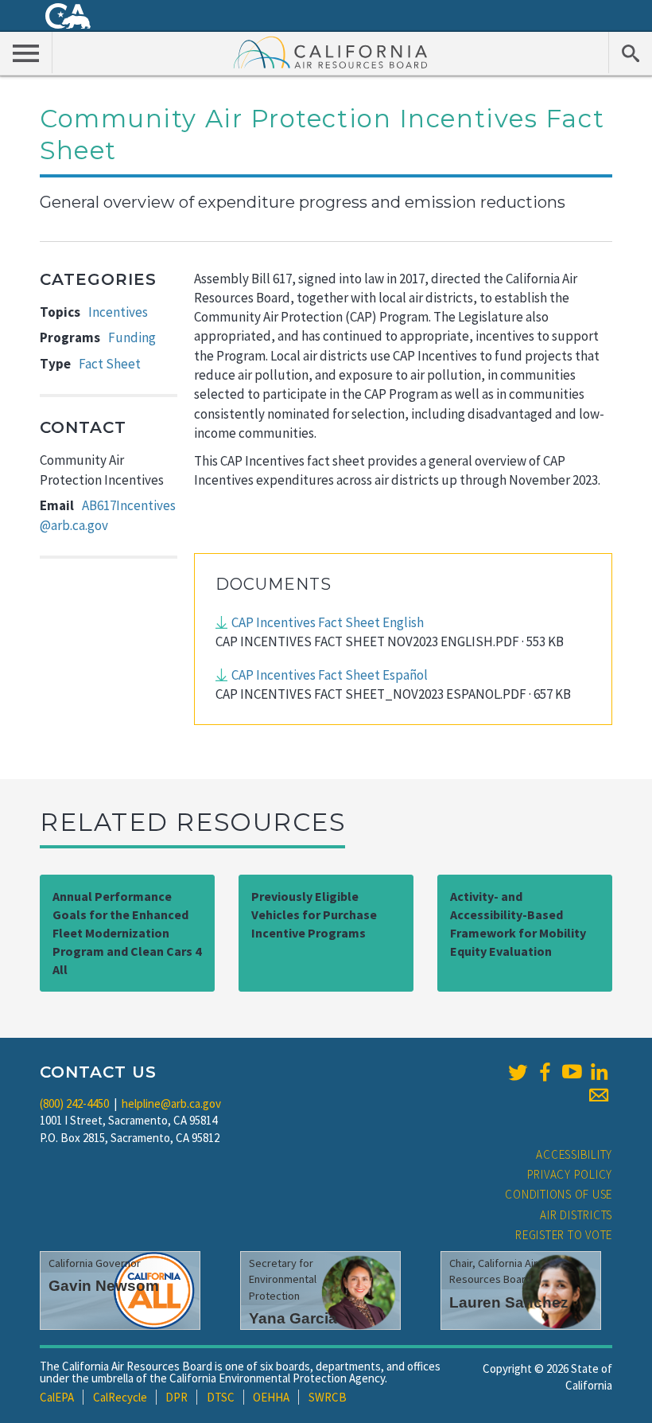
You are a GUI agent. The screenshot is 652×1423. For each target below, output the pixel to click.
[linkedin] (598, 1072)
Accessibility (574, 1154)
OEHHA (271, 1397)
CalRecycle (120, 1397)
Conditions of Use (558, 1194)
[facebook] (544, 1072)
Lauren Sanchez (509, 1302)
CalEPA (57, 1397)
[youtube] (571, 1072)
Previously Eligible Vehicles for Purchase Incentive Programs (314, 914)
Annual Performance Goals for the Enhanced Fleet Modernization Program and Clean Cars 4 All (126, 932)
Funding (132, 337)
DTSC (221, 1397)
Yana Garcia (293, 1318)
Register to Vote (563, 1234)
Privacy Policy (570, 1174)
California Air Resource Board (330, 52)
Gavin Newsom (104, 1285)
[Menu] (26, 52)
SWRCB (328, 1397)
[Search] (630, 52)
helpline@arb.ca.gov (171, 1103)
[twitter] (517, 1072)
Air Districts (576, 1214)
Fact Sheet (110, 363)
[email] (598, 1095)
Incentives (118, 312)
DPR (176, 1397)
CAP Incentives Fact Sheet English (327, 622)
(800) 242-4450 (74, 1103)
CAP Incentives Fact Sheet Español (329, 675)
